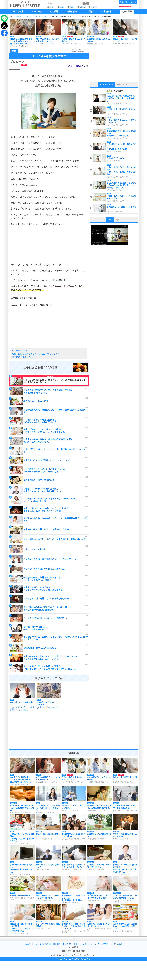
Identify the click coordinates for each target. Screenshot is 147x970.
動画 (110, 220)
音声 (117, 220)
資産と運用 (19, 16)
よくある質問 (45, 944)
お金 (51, 7)
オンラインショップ (91, 944)
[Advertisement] (49, 244)
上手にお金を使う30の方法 (39, 16)
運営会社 (105, 944)
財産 (61, 7)
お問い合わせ (117, 944)
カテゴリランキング (106, 85)
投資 (26, 16)
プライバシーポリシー (71, 944)
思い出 (82, 7)
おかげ (94, 7)
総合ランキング (122, 85)
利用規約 (56, 944)
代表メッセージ (30, 944)
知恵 (71, 7)
